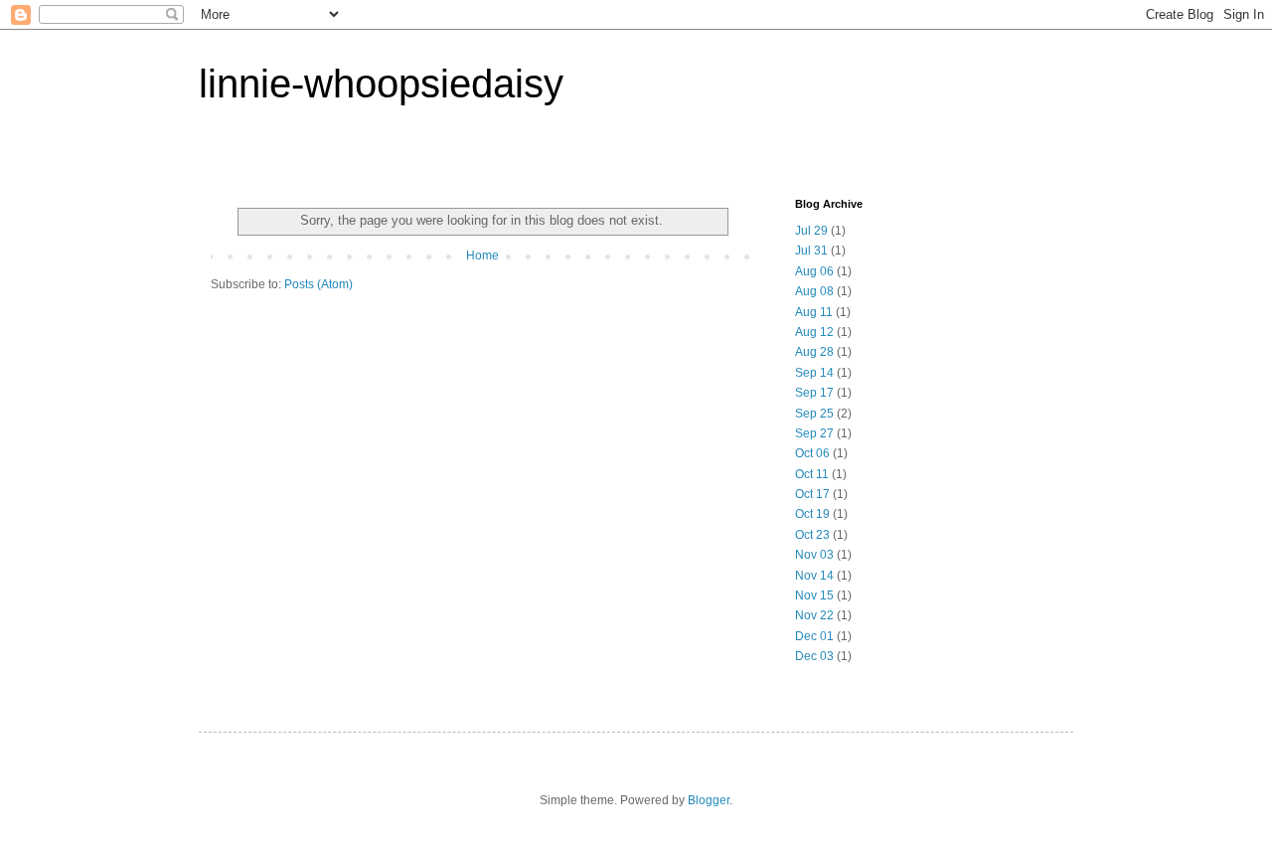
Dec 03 (814, 656)
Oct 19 (812, 514)
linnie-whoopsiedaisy (381, 83)
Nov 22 (814, 615)
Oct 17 (812, 494)
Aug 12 (814, 332)
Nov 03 (814, 555)
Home (482, 255)
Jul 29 (811, 231)
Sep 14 (814, 373)
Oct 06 (812, 453)
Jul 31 (811, 250)
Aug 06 (814, 271)
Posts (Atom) (318, 284)
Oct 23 (812, 535)
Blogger (708, 800)
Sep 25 (814, 414)
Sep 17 (814, 393)
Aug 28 (814, 352)
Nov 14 (814, 576)
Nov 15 (814, 595)
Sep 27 (814, 433)
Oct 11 (812, 474)
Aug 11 (814, 312)
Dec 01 (814, 636)
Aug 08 (814, 291)
